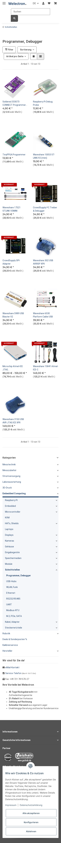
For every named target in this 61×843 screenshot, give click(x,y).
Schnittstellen (12, 569)
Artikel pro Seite (14, 56)
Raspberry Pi (11, 500)
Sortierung (25, 49)
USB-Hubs (11, 581)
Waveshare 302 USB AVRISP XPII (43, 262)
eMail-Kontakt (12, 667)
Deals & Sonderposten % (15, 639)
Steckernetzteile (13, 627)
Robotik (6, 633)
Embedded (10, 506)
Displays (9, 535)
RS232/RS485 (13, 598)
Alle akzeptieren (31, 813)
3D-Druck (7, 487)
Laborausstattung (12, 482)
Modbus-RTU (12, 610)
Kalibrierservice (10, 645)
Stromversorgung (11, 476)
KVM (7, 517)
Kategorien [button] (9, 457)
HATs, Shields (12, 523)
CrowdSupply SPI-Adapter (11, 262)
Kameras (9, 541)
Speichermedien (13, 558)
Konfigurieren (31, 822)
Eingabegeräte (12, 552)
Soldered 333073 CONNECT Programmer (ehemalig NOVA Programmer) (14, 103)
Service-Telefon (13, 673)
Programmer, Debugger (18, 575)
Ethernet (10, 593)
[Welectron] (17, 3)
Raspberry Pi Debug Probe (43, 103)
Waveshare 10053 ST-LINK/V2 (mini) (44, 156)
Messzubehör (9, 470)
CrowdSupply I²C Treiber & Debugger (45, 209)
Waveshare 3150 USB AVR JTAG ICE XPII (13, 421)
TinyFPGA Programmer (14, 154)
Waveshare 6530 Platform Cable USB (43, 315)
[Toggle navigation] (4, 2)
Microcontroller (12, 512)
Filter (10, 49)
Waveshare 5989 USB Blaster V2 (13, 315)
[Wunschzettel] (49, 3)
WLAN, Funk (12, 587)
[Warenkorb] (55, 3)
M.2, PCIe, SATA (14, 616)
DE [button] (34, 3)
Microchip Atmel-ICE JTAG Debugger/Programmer (14, 368)
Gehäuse (9, 546)
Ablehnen (31, 831)
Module (8, 564)
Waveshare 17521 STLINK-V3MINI (11, 209)
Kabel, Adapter (12, 622)
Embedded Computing (14, 493)
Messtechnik (9, 464)
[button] (43, 3)
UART (9, 604)
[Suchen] (14, 18)
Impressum (10, 805)
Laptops (9, 529)
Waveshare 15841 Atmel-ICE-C (45, 368)
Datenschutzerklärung (31, 805)
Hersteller (7, 651)
